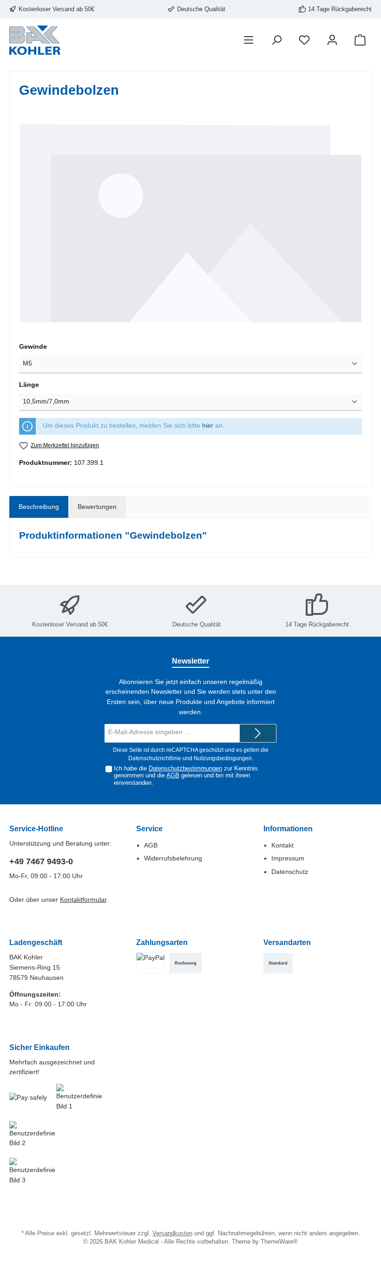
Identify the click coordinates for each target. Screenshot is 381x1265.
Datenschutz (289, 871)
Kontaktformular (83, 899)
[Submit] (257, 733)
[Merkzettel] (304, 40)
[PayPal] (150, 962)
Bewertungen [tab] (97, 506)
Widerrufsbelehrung (173, 858)
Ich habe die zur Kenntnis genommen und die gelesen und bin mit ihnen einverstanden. (186, 775)
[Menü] (248, 40)
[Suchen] (276, 40)
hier (207, 425)
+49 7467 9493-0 (41, 861)
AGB (172, 775)
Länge (29, 384)
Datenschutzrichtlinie (154, 758)
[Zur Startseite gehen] (34, 40)
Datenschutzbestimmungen (185, 768)
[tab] (38, 507)
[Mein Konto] (332, 40)
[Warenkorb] (360, 40)
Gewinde (33, 346)
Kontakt (282, 845)
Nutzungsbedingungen (223, 758)
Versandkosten (172, 1233)
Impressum (287, 858)
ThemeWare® (279, 1242)
